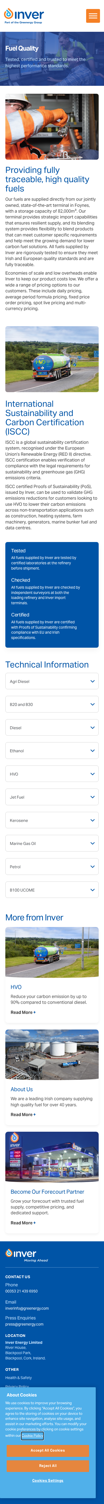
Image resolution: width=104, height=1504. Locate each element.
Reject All (48, 1466)
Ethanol (17, 751)
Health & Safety (18, 1378)
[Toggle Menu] (93, 15)
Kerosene (19, 821)
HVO (14, 774)
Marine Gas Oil (23, 844)
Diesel (15, 728)
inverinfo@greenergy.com (27, 1309)
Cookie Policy (32, 1436)
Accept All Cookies (48, 1450)
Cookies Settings (48, 1481)
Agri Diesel (19, 682)
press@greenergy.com (24, 1325)
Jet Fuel (17, 797)
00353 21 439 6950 (21, 1292)
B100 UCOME (22, 890)
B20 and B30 (21, 705)
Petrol (15, 867)
